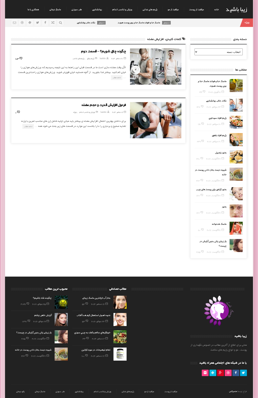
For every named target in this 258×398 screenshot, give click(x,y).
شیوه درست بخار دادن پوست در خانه (33, 349)
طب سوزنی (76, 9)
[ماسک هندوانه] (236, 228)
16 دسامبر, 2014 (98, 304)
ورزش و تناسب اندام (122, 9)
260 (198, 158)
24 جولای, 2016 (98, 321)
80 (199, 230)
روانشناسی (97, 9)
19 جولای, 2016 (39, 321)
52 (83, 304)
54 (83, 321)
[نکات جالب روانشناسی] (236, 105)
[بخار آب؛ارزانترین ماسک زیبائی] (120, 302)
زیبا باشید (236, 9)
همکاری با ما (33, 9)
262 (198, 180)
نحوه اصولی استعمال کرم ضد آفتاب (93, 315)
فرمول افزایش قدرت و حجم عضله (103, 104)
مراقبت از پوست (196, 9)
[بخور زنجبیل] (236, 156)
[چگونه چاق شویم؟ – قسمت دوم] (155, 66)
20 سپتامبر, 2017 (214, 124)
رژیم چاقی (90, 58)
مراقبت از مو (173, 9)
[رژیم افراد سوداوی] (236, 122)
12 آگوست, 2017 (214, 251)
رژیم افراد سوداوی (218, 117)
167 (198, 195)
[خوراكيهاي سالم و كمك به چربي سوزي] (120, 336)
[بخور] (236, 210)
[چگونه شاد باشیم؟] (61, 302)
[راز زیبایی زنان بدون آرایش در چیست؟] (236, 245)
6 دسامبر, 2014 (117, 112)
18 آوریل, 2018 (214, 91)
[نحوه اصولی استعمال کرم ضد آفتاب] (120, 319)
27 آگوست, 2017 (213, 158)
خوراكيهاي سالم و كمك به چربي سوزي (92, 332)
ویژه (75, 112)
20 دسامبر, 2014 (117, 58)
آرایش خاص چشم (43, 315)
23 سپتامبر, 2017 (214, 106)
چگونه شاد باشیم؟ (42, 297)
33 (84, 338)
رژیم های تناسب (78, 58)
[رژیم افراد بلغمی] (236, 139)
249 (199, 141)
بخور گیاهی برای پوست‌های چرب (211, 189)
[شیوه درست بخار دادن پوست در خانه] (236, 174)
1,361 (24, 321)
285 (198, 251)
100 (83, 355)
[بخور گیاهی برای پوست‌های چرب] (236, 193)
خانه (216, 9)
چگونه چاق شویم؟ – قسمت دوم (103, 50)
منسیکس (233, 391)
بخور (224, 206)
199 (200, 91)
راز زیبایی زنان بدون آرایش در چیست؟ (34, 332)
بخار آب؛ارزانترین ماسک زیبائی (96, 297)
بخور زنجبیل (221, 152)
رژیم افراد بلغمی (219, 135)
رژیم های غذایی (150, 9)
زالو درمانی (20, 391)
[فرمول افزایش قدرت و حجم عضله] (155, 120)
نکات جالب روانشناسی (216, 100)
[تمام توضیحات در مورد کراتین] (120, 354)
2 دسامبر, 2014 (98, 338)
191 (199, 124)
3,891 (23, 304)
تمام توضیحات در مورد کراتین (95, 349)
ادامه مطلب (116, 77)
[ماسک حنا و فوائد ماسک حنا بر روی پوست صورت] (236, 85)
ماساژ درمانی (55, 9)
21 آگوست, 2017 (214, 230)
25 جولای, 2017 (39, 304)
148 (198, 106)
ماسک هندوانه (219, 223)
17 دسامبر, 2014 (98, 355)
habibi (103, 58)
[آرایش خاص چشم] (61, 319)
